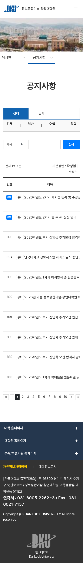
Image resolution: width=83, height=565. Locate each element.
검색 (71, 144)
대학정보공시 (48, 467)
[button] (11, 58)
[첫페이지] (6, 397)
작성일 (71, 166)
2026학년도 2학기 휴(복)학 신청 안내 (46, 217)
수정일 (73, 172)
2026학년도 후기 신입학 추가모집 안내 (47, 337)
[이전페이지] (12, 397)
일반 (31, 124)
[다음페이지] (71, 397)
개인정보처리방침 (15, 467)
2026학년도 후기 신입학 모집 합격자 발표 (49, 357)
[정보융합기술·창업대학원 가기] (12, 8)
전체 (16, 113)
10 (65, 396)
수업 (52, 124)
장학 (73, 124)
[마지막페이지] (78, 397)
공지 (41, 113)
